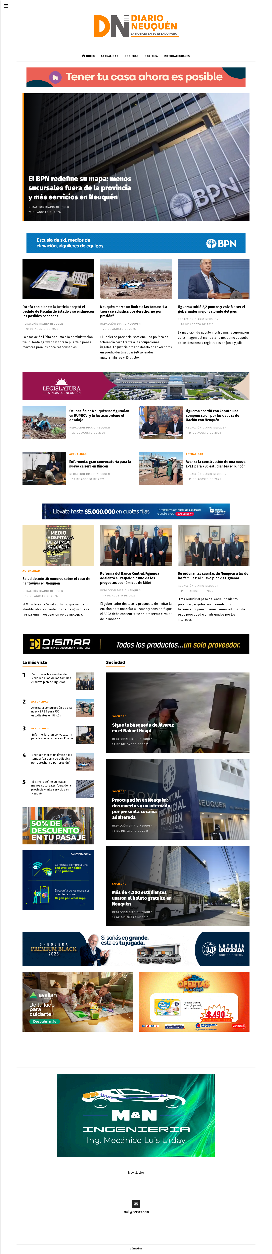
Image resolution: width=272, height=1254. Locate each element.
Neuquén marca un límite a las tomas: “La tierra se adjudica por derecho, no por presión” (133, 311)
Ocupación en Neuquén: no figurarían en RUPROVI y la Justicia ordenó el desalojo (99, 415)
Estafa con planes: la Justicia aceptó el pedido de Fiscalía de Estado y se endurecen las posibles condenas (58, 311)
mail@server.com (136, 1212)
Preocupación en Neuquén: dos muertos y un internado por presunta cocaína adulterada (141, 808)
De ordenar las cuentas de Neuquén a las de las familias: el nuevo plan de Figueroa (213, 576)
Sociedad (131, 56)
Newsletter (136, 1172)
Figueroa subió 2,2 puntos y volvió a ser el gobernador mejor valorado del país (211, 309)
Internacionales (177, 56)
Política (151, 56)
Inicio (90, 56)
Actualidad (109, 56)
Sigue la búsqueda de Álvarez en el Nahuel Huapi (143, 728)
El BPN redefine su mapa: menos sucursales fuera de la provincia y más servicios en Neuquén (79, 188)
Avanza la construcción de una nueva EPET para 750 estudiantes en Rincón (216, 464)
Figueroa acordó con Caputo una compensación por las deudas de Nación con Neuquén (212, 415)
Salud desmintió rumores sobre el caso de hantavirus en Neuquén (56, 581)
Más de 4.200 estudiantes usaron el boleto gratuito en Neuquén (142, 898)
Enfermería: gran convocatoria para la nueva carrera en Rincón (100, 464)
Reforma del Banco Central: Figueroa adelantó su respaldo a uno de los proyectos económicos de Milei (129, 578)
